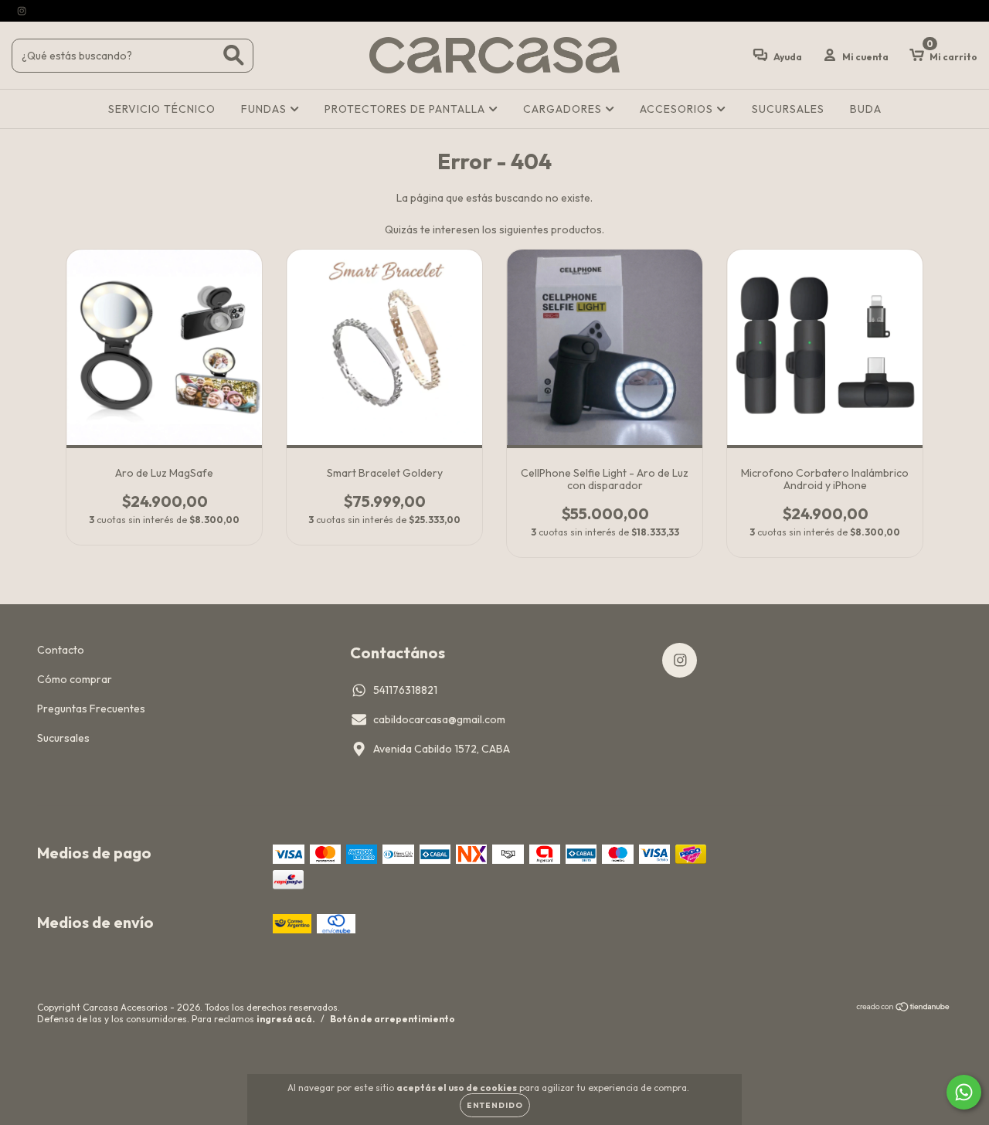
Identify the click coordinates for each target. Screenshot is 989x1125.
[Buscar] (234, 55)
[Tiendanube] (903, 1009)
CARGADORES (564, 109)
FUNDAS (265, 109)
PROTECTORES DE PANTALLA (406, 109)
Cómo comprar (74, 679)
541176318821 (405, 690)
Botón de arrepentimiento (392, 1019)
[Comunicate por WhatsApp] (964, 1092)
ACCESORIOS (678, 109)
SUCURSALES (788, 109)
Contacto (60, 650)
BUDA (866, 109)
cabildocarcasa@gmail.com (439, 719)
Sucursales (63, 738)
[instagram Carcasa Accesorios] (22, 11)
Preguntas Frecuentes (91, 708)
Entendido (495, 1105)
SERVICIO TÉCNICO (162, 109)
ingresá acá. (286, 1019)
